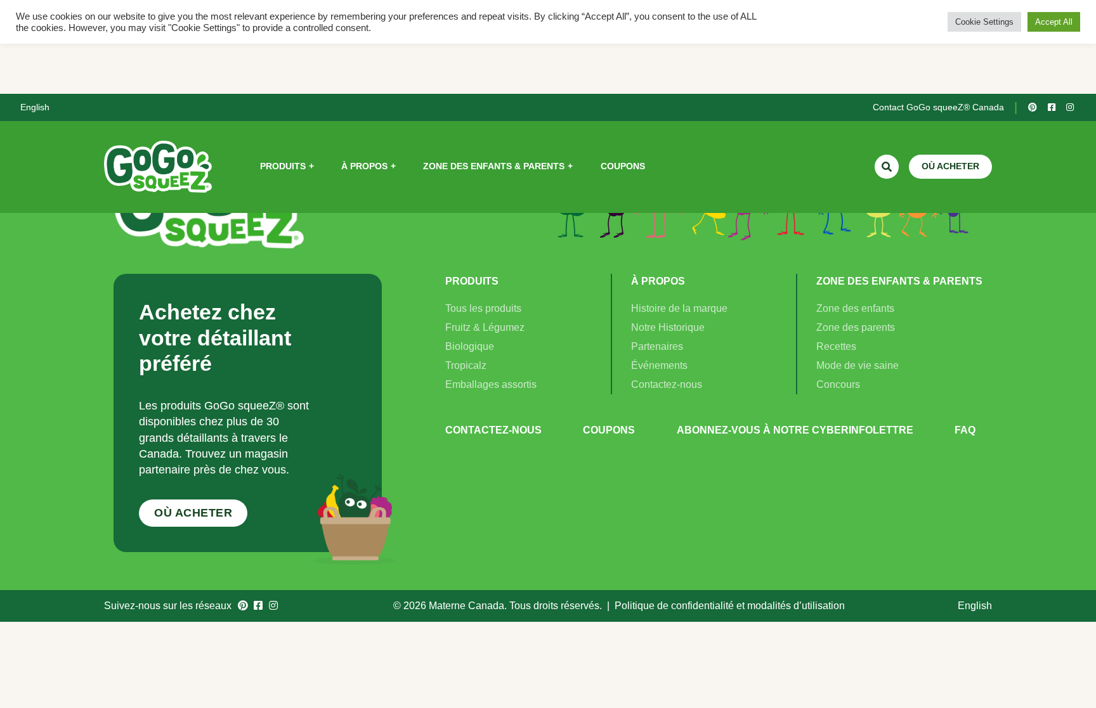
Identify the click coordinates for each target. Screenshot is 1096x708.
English (34, 107)
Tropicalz (465, 365)
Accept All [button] (1054, 22)
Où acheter (193, 512)
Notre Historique (668, 327)
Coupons (609, 430)
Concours (838, 384)
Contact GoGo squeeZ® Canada (938, 107)
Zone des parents (855, 327)
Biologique (469, 346)
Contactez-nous (666, 384)
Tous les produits (483, 308)
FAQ (965, 430)
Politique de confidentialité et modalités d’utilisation (730, 605)
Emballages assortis (491, 384)
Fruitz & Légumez (485, 327)
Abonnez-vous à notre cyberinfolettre (795, 430)
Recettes (836, 346)
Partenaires (657, 346)
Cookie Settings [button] (984, 22)
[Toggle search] (887, 167)
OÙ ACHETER (950, 166)
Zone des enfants (855, 308)
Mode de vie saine (857, 365)
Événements (659, 365)
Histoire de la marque (679, 308)
